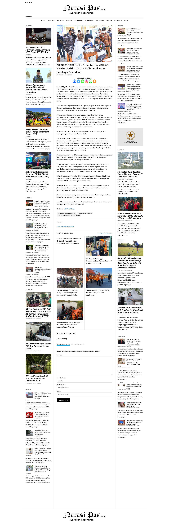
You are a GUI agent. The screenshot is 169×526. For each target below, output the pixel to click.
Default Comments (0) (63, 344)
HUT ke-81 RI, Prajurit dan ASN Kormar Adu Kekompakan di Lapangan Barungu (43, 395)
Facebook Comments (77, 344)
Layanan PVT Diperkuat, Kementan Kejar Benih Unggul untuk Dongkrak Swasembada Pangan (133, 87)
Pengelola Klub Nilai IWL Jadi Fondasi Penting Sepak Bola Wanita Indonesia (130, 310)
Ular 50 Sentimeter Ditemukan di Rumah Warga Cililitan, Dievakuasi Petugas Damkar (69, 240)
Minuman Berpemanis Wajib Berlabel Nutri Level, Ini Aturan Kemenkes (134, 422)
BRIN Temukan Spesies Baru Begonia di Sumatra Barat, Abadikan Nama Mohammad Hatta (42, 248)
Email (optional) (61, 384)
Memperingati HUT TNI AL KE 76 (66, 213)
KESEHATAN (79, 20)
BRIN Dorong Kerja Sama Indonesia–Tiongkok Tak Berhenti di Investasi (42, 203)
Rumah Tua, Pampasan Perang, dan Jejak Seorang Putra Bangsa (42, 432)
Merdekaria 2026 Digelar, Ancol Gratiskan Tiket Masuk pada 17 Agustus (42, 414)
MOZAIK (109, 20)
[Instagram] (86, 81)
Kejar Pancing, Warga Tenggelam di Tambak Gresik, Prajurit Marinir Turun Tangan (70, 324)
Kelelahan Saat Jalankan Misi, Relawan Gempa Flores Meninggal (97, 292)
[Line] (90, 81)
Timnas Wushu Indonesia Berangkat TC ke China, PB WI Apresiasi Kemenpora (130, 215)
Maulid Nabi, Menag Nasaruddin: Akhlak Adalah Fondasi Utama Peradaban (36, 88)
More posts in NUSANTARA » (105, 233)
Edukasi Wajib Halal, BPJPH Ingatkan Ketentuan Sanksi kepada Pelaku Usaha (134, 68)
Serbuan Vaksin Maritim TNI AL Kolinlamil (69, 215)
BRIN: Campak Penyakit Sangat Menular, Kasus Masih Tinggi (133, 404)
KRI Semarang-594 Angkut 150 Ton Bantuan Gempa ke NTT (38, 345)
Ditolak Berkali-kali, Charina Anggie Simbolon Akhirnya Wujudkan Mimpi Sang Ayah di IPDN (42, 468)
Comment (59, 355)
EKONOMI (60, 20)
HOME (43, 20)
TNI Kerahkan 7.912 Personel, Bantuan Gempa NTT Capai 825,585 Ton (38, 49)
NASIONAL (51, 20)
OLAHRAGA (118, 20)
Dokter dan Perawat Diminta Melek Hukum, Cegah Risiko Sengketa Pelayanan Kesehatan (133, 342)
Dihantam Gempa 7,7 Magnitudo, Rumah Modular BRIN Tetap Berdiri (41, 226)
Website (59, 391)
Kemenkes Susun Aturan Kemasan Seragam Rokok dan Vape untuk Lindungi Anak (134, 385)
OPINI (126, 20)
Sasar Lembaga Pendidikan (85, 213)
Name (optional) (61, 378)
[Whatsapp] (82, 81)
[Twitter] (78, 81)
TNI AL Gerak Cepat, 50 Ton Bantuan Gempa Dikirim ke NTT (37, 378)
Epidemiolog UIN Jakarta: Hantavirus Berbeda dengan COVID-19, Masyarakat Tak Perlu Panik (130, 362)
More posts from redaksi (65, 226)
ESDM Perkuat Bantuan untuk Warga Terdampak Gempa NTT (37, 131)
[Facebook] (74, 81)
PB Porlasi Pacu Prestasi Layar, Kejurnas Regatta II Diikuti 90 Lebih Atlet (130, 174)
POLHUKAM (89, 20)
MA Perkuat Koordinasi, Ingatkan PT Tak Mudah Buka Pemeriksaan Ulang (37, 174)
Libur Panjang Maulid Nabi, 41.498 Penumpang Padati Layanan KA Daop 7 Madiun (67, 292)
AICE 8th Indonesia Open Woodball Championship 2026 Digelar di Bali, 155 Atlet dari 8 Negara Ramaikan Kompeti (129, 263)
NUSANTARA (100, 20)
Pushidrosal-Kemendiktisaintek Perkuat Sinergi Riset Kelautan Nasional (43, 270)
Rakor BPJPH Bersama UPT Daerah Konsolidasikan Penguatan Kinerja (134, 31)
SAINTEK (69, 20)
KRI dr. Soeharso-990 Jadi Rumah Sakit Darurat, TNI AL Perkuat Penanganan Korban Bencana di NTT (38, 312)
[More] (94, 81)
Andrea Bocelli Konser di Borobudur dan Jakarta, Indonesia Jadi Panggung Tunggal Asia (134, 106)
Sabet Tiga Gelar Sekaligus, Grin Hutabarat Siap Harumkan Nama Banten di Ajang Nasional (43, 451)
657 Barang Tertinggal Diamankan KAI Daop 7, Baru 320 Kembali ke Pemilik (99, 260)
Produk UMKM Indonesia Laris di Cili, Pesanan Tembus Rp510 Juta (134, 50)
